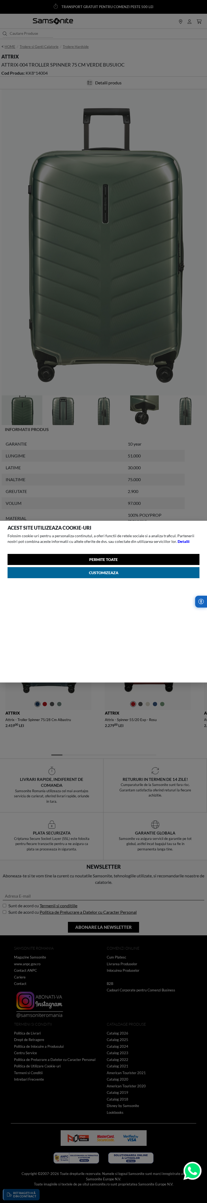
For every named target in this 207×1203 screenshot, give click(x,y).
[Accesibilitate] (201, 602)
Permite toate (103, 559)
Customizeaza (103, 572)
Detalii (183, 541)
